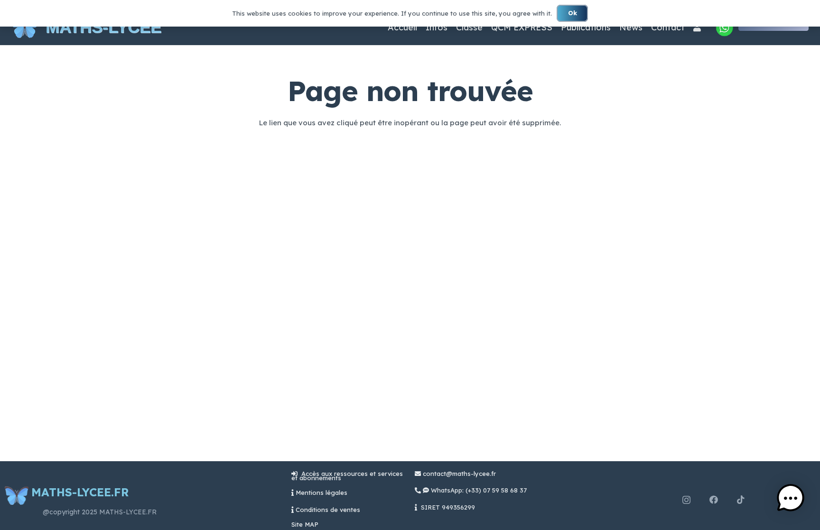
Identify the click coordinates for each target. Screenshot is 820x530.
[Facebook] (713, 499)
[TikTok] (741, 499)
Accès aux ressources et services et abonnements (347, 476)
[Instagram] (686, 500)
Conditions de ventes (328, 509)
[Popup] (724, 27)
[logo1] (24, 27)
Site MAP (304, 524)
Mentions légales (321, 492)
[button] (790, 499)
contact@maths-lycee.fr (458, 473)
